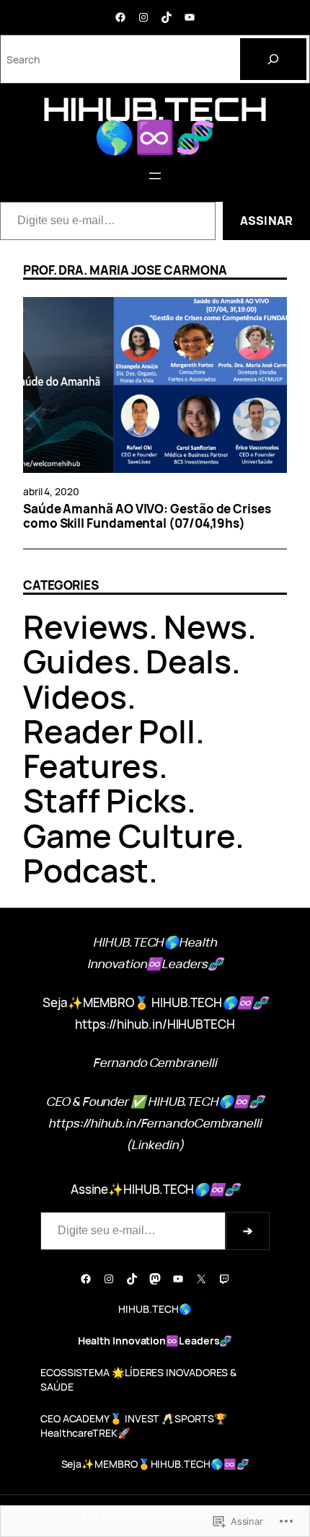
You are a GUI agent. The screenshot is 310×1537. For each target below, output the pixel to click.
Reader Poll (109, 731)
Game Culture (129, 835)
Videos (75, 696)
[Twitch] (224, 1279)
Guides (77, 661)
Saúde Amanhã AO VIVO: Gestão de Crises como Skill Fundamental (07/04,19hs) (147, 516)
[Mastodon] (155, 1279)
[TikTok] (166, 17)
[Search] (273, 59)
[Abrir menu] (155, 176)
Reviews (86, 626)
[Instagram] (143, 17)
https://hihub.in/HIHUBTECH (155, 1024)
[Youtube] (189, 17)
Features (91, 765)
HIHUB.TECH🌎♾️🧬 (155, 122)
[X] (201, 1279)
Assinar (266, 221)
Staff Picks (105, 800)
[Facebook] (120, 17)
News (205, 626)
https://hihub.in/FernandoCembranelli (155, 1123)
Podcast (86, 870)
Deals (188, 661)
